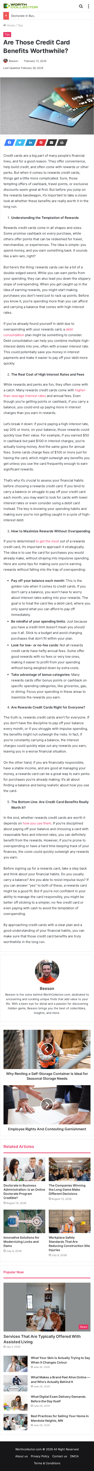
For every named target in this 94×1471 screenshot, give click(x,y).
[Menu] (88, 7)
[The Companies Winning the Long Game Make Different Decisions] (70, 1169)
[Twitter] (18, 142)
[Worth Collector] (20, 6)
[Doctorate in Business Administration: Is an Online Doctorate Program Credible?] (24, 1169)
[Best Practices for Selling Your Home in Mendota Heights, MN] (15, 1422)
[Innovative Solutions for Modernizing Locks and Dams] (24, 1221)
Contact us (59, 1456)
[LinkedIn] (29, 142)
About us (21, 1456)
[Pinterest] (39, 142)
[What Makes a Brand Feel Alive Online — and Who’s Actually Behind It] (15, 1383)
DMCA (74, 1456)
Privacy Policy (40, 1456)
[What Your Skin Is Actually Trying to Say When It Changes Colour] (15, 1364)
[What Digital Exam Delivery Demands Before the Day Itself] (15, 1402)
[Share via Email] (50, 142)
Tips (20, 25)
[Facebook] (8, 142)
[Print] (60, 142)
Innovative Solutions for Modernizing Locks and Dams (21, 1242)
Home (10, 25)
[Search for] (81, 7)
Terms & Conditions (47, 1463)
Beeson (13, 61)
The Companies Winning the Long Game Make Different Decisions (67, 1189)
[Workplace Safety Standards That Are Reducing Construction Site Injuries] (70, 1221)
